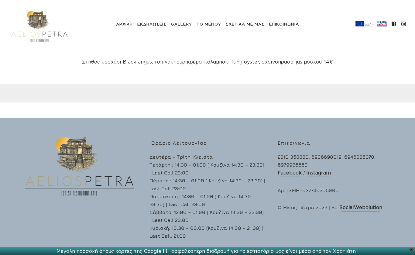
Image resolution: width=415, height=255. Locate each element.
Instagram (318, 172)
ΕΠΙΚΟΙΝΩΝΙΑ (284, 24)
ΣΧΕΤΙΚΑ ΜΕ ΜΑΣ (245, 24)
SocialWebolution (360, 207)
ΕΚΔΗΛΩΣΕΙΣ (151, 24)
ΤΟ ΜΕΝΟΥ (209, 24)
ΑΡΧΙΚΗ (124, 24)
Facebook (290, 172)
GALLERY (181, 24)
